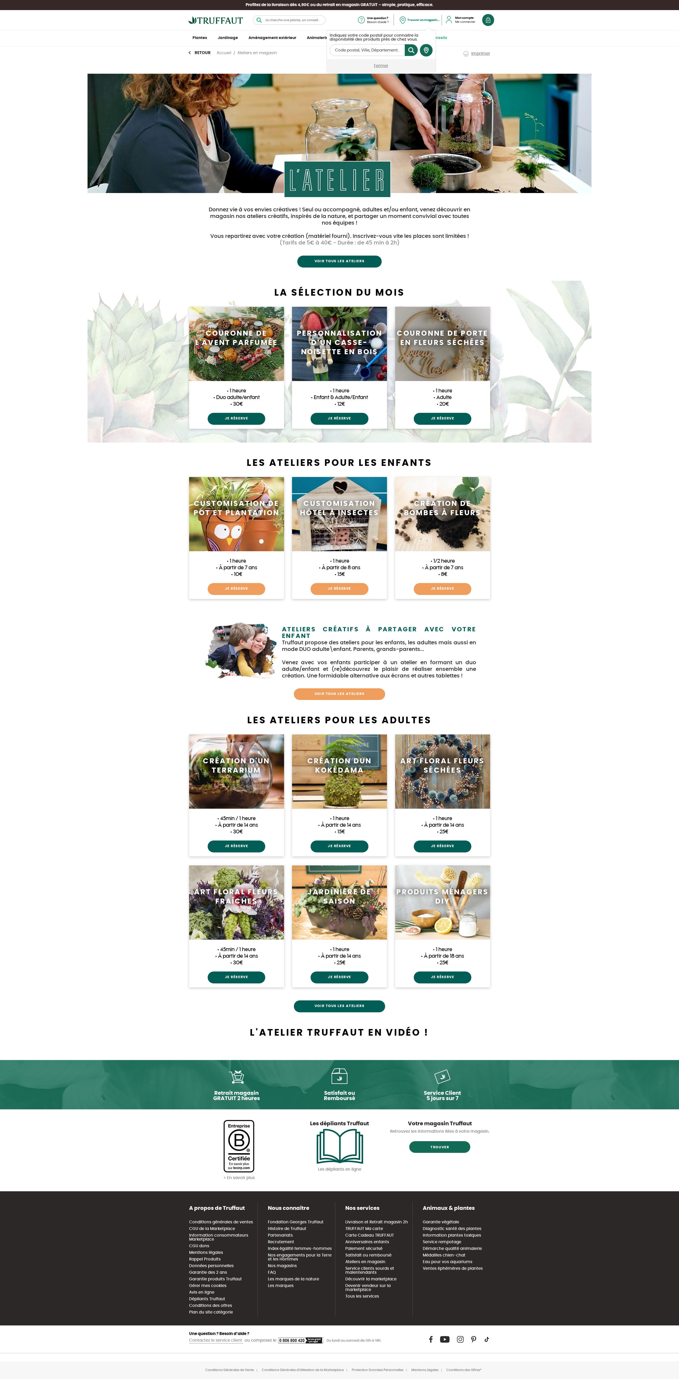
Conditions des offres (210, 1306)
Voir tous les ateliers (339, 261)
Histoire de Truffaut (287, 1229)
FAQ (272, 1273)
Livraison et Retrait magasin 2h (376, 1222)
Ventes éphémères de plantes (453, 1269)
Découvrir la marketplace (371, 1279)
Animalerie (317, 38)
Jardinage (228, 38)
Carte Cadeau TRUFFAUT (369, 1235)
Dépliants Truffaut (207, 1299)
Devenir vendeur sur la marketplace (368, 1288)
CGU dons (199, 1246)
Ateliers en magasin (365, 1262)
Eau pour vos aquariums (447, 1262)
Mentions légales (206, 1253)
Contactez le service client (216, 1340)
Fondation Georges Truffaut (296, 1222)
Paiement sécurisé (363, 1249)
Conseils (439, 38)
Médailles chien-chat (444, 1255)
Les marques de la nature (293, 1279)
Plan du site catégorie (211, 1312)
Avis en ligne (201, 1292)
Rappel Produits (205, 1259)
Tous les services (362, 1296)
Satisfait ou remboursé (368, 1255)
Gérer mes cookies (208, 1286)
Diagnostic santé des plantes (452, 1229)
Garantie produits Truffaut (215, 1279)
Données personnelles (211, 1266)
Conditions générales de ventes (221, 1222)
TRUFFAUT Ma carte (364, 1229)
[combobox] (289, 20)
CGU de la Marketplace (212, 1229)
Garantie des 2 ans (208, 1273)
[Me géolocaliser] (426, 50)
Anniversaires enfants (367, 1242)
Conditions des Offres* (464, 1370)
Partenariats (280, 1235)
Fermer (381, 66)
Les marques (281, 1286)
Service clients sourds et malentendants (369, 1271)
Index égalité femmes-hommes (300, 1249)
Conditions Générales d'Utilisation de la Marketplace (303, 1370)
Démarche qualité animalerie (452, 1249)
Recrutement (281, 1242)
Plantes (200, 38)
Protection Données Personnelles (377, 1370)
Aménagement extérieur (272, 38)
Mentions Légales (424, 1370)
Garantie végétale (441, 1222)
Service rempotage (442, 1242)
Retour (203, 53)
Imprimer (480, 54)
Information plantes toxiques (452, 1235)
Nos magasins (282, 1266)
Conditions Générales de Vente (229, 1370)
